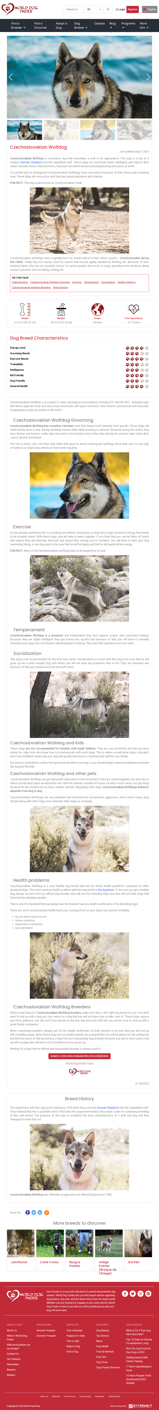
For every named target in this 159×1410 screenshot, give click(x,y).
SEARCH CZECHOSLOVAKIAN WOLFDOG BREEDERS (79, 1056)
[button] (148, 77)
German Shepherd (108, 1107)
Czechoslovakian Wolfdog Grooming (50, 282)
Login (121, 9)
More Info (143, 25)
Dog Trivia (101, 1362)
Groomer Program (46, 1335)
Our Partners (13, 1359)
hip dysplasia (106, 889)
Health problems (127, 282)
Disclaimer (99, 1396)
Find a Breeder (17, 25)
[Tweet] (34, 1213)
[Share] (49, 1213)
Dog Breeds (79, 25)
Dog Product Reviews (108, 1367)
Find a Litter (72, 1341)
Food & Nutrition (105, 1351)
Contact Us (13, 1353)
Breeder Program (46, 1330)
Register (132, 9)
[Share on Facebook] (27, 1213)
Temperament (91, 282)
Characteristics (20, 282)
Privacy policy (85, 1396)
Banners (11, 1369)
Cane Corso (49, 1262)
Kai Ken (133, 1262)
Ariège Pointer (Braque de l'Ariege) (107, 1267)
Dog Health (102, 1346)
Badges (11, 1374)
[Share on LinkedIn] (40, 1213)
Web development (118, 1406)
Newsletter (13, 1364)
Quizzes (99, 23)
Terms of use (69, 1396)
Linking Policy (114, 1396)
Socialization (108, 282)
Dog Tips (101, 1356)
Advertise (56, 1396)
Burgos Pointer (74, 1264)
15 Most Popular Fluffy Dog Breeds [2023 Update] (138, 1379)
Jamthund (19, 1262)
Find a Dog (72, 1351)
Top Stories (102, 1335)
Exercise (77, 282)
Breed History (60, 287)
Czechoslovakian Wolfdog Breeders (31, 287)
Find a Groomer (40, 25)
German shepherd (31, 162)
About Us (12, 1330)
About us (44, 1396)
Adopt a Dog (61, 25)
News (99, 1341)
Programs (128, 23)
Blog (112, 23)
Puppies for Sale (75, 1335)
